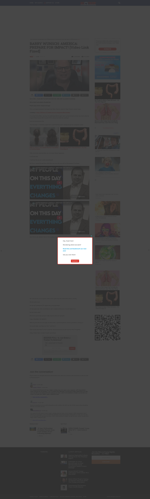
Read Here (75, 261)
